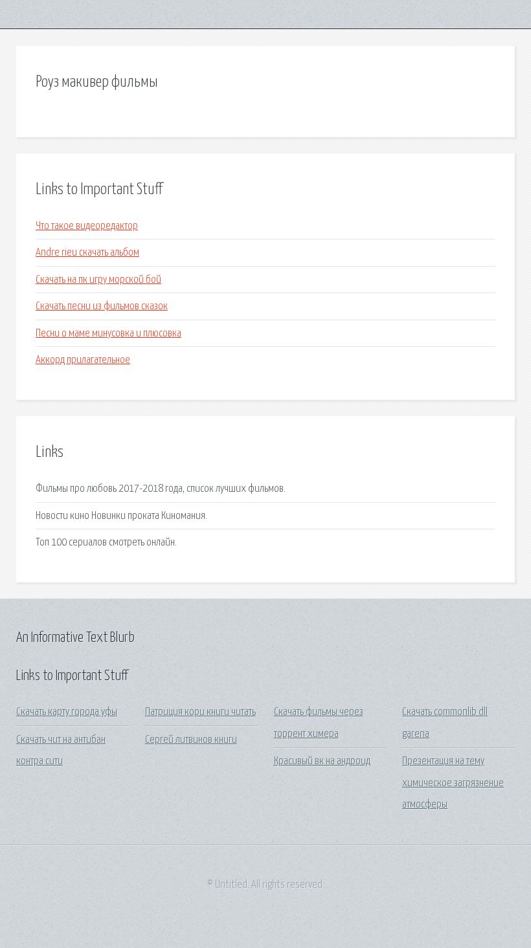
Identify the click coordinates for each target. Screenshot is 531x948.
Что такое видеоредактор (87, 226)
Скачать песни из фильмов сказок (102, 306)
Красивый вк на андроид (322, 761)
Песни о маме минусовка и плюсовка (108, 333)
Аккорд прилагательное (83, 360)
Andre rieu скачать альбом (87, 252)
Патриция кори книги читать (200, 712)
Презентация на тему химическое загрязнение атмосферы (453, 783)
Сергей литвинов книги (191, 739)
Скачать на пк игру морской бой (98, 279)
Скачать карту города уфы (66, 712)
